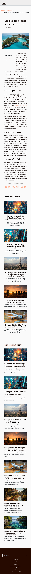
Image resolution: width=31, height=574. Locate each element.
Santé (15, 564)
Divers (15, 569)
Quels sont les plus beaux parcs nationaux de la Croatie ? (14, 534)
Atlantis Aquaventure (9, 58)
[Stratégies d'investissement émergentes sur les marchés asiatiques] (15, 235)
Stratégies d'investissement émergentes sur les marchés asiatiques (16, 246)
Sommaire (8, 55)
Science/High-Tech (15, 567)
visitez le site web (21, 105)
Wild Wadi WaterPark (9, 61)
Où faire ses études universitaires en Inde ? (13, 504)
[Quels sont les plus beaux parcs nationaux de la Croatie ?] (15, 522)
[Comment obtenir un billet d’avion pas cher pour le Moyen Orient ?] (15, 316)
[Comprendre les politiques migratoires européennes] (15, 291)
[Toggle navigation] (4, 3)
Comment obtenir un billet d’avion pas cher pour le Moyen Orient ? (15, 326)
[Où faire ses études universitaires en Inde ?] (15, 494)
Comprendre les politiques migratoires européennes (15, 301)
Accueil (3, 10)
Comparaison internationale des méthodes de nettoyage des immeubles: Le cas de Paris (15, 274)
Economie (15, 559)
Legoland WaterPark (9, 64)
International (10, 10)
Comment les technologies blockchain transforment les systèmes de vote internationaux (15, 218)
